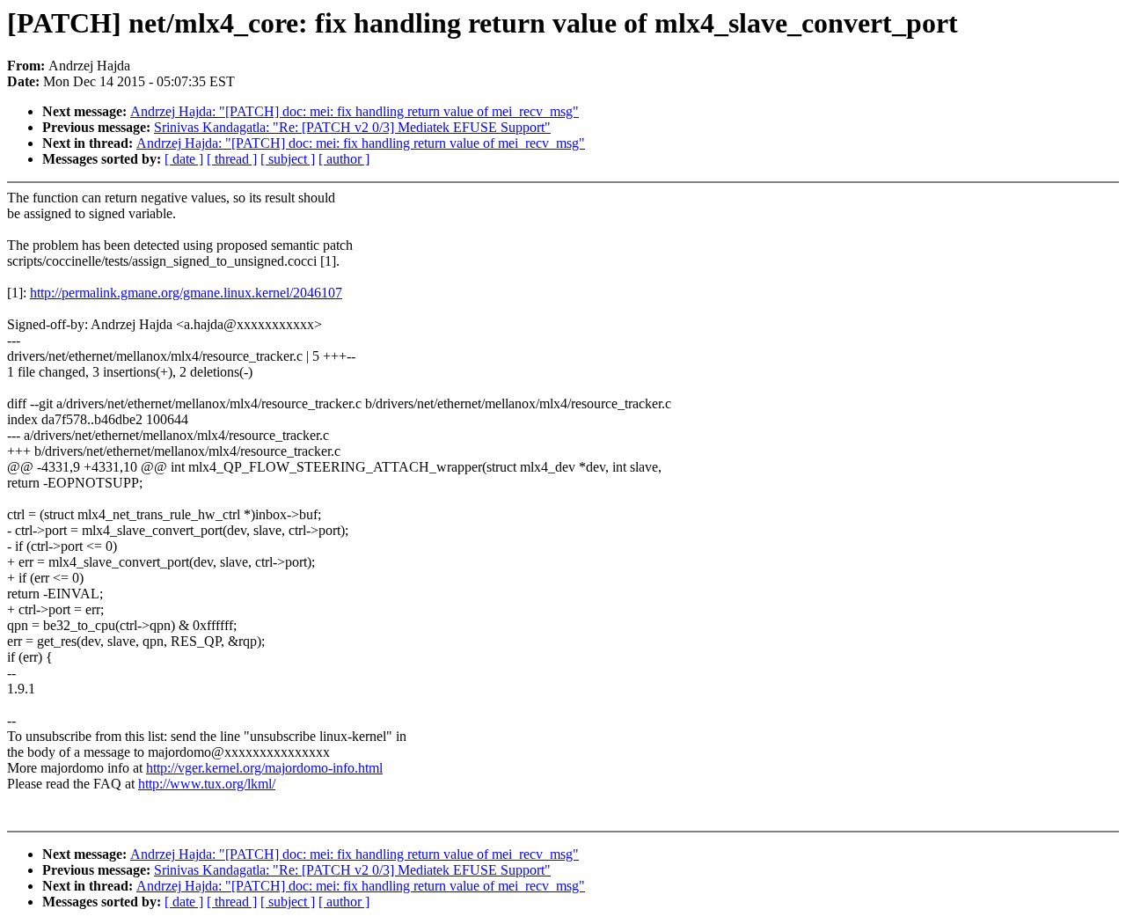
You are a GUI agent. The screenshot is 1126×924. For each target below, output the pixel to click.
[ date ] (184, 158)
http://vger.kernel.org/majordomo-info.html (264, 767)
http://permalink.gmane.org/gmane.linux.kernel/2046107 (186, 292)
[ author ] (343, 158)
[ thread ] (232, 158)
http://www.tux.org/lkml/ (206, 783)
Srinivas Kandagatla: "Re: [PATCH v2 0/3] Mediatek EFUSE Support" (352, 127)
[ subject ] (287, 158)
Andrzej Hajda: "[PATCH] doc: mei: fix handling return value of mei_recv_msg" (354, 111)
